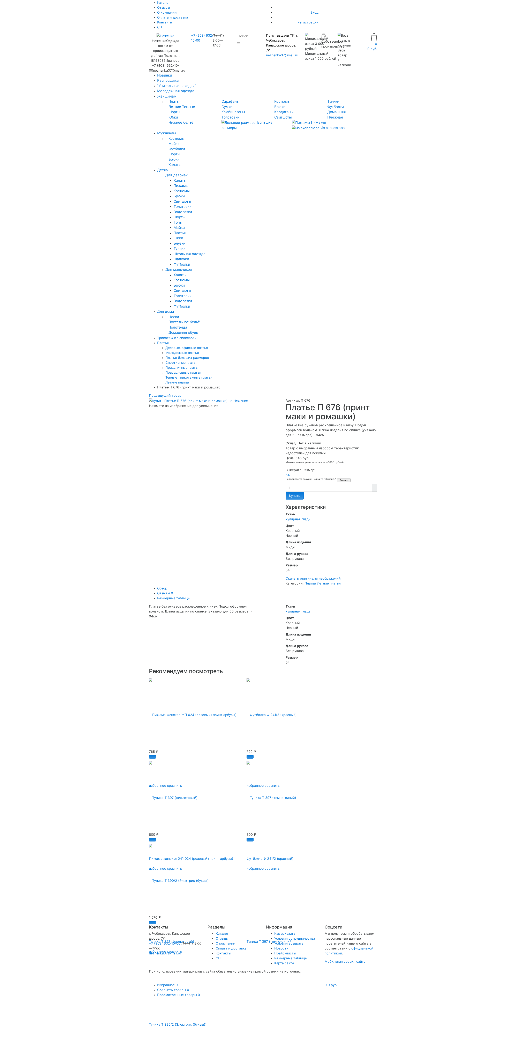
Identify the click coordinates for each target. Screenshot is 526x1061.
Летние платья (177, 382)
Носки (173, 317)
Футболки (335, 107)
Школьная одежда (189, 254)
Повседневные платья (183, 372)
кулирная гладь (298, 519)
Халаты (174, 165)
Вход (314, 12)
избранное (255, 868)
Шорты (174, 112)
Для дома (165, 311)
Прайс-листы (285, 953)
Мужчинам (166, 133)
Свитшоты (283, 117)
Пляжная (335, 117)
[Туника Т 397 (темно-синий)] (271, 795)
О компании (167, 12)
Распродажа (168, 80)
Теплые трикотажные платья (188, 377)
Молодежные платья (182, 353)
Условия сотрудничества (294, 938)
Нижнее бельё (180, 122)
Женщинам (166, 96)
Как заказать (284, 933)
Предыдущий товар (165, 395)
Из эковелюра (332, 128)
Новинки (164, 75)
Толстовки (230, 117)
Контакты (165, 22)
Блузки (179, 243)
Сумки (226, 107)
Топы (178, 222)
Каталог (222, 933)
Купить (294, 496)
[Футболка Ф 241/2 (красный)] (272, 712)
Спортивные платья (181, 362)
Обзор (162, 588)
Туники (333, 101)
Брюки (279, 107)
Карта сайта (284, 963)
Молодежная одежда (175, 91)
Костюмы (282, 101)
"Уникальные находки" (176, 86)
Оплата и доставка (172, 17)
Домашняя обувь (183, 332)
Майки (174, 144)
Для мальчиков (178, 269)
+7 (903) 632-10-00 (164, 943)
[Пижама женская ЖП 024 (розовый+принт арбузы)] (192, 712)
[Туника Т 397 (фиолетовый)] (173, 795)
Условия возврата (288, 943)
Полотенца (177, 327)
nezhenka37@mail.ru (282, 55)
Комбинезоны (233, 112)
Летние (174, 107)
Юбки (173, 117)
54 (288, 475)
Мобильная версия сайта (345, 961)
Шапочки (181, 259)
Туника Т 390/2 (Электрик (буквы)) (177, 1024)
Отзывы (163, 7)
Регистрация (308, 22)
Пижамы (318, 122)
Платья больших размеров (187, 358)
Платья (174, 101)
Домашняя (336, 112)
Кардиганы (283, 112)
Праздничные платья (182, 367)
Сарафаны (230, 101)
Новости (281, 948)
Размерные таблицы (173, 598)
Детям (162, 170)
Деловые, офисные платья (186, 348)
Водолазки (183, 212)
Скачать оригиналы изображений (313, 578)
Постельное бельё (184, 322)
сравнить (272, 868)
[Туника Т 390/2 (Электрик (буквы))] (179, 878)
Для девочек (176, 175)
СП (159, 27)
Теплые (188, 107)
